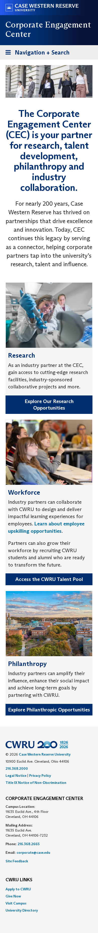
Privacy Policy (40, 775)
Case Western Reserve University (45, 754)
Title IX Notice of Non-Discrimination (36, 782)
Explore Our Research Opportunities (49, 404)
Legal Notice (16, 775)
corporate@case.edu (33, 852)
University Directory (22, 910)
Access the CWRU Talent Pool (49, 579)
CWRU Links (19, 880)
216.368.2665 (29, 844)
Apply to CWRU (18, 889)
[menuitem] (49, 889)
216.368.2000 (17, 768)
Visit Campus (16, 903)
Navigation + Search (36, 54)
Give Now (13, 896)
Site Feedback (17, 861)
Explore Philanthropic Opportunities (49, 710)
